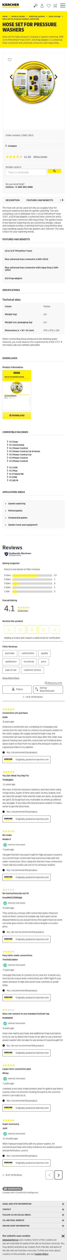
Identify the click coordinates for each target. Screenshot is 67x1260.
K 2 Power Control (18, 448)
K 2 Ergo (13, 441)
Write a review (40, 156)
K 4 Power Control (18, 458)
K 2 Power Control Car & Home (24, 451)
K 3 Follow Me (16, 474)
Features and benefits (40, 200)
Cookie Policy (41, 1254)
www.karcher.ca (10, 1240)
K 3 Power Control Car (20, 454)
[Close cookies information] (63, 1236)
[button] (11, 77)
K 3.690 (13, 477)
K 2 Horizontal (16, 445)
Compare (12, 146)
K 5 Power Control (18, 461)
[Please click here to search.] (54, 171)
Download (17, 415)
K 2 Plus (13, 470)
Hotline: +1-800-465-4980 (19, 187)
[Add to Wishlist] (10, 60)
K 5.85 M (13, 480)
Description (13, 200)
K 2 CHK (13, 467)
